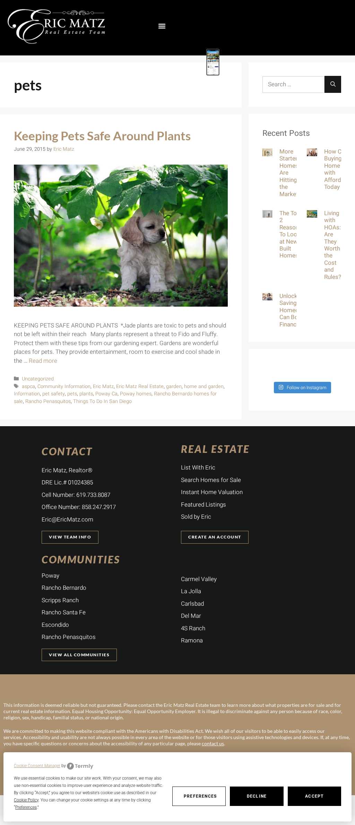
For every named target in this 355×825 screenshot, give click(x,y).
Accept (314, 796)
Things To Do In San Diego (102, 401)
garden (174, 386)
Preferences (200, 796)
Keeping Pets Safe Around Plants (102, 135)
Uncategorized (38, 379)
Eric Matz (103, 386)
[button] (161, 26)
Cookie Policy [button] (26, 800)
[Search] (332, 84)
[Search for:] (293, 84)
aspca (28, 386)
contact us (213, 743)
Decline (257, 796)
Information (27, 393)
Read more (43, 361)
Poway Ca (106, 393)
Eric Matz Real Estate (140, 386)
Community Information (63, 386)
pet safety (53, 393)
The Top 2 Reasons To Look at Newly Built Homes (290, 234)
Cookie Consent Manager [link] (37, 765)
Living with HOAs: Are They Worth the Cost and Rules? (332, 245)
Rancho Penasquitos (48, 401)
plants (86, 393)
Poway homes (135, 393)
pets (72, 393)
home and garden (204, 386)
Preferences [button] (26, 807)
